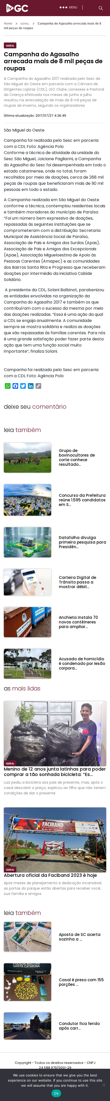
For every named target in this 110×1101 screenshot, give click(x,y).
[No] (103, 1084)
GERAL (24, 23)
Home (8, 23)
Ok (56, 1093)
